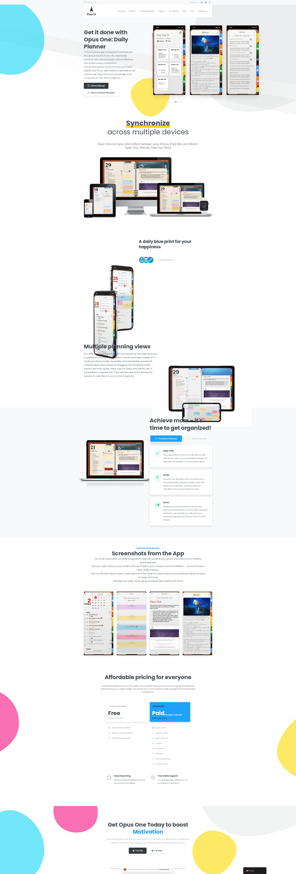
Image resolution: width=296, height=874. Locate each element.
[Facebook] (202, 2)
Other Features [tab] (199, 438)
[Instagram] (210, 2)
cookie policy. (164, 869)
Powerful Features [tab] (167, 438)
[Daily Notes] (150, 260)
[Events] (146, 260)
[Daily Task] (142, 260)
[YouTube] (206, 2)
